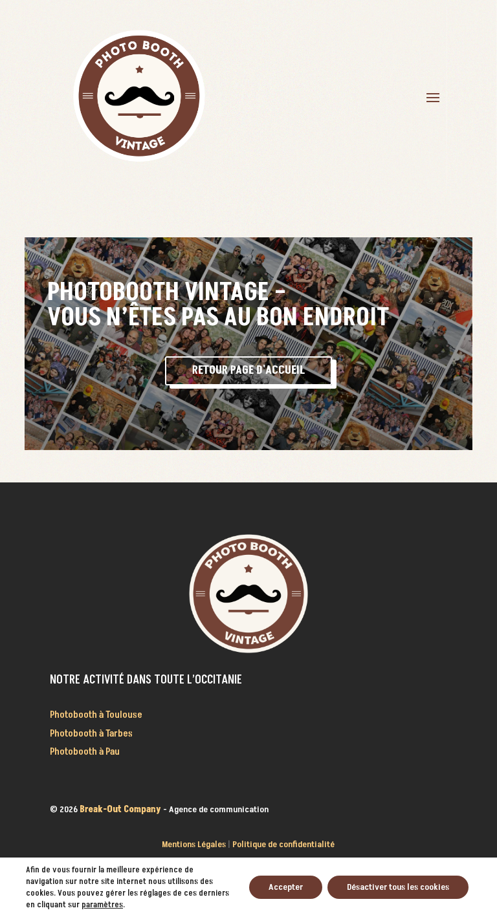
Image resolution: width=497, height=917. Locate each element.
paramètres (102, 905)
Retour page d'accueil (248, 370)
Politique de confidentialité (283, 844)
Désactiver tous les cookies (398, 887)
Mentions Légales (194, 844)
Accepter (286, 887)
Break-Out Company (121, 809)
